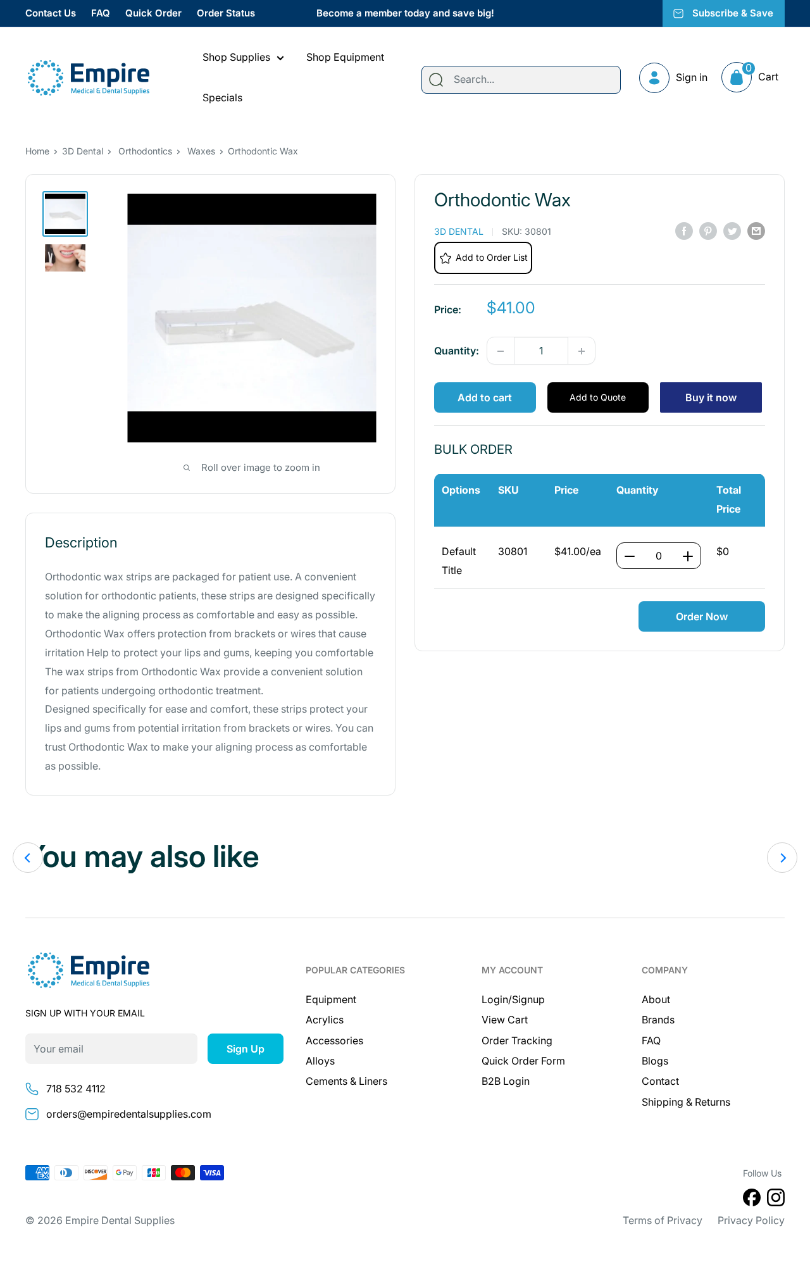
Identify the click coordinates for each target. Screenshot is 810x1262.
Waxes (201, 151)
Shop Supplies (236, 57)
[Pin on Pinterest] (708, 231)
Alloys (320, 1060)
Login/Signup (513, 999)
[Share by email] (756, 231)
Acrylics (325, 1019)
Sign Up (246, 1048)
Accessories (334, 1040)
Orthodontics (145, 151)
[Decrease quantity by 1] (500, 351)
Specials (222, 97)
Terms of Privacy (662, 1220)
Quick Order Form (523, 1060)
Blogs (655, 1060)
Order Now (702, 616)
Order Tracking (517, 1040)
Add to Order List (492, 258)
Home (37, 151)
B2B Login (506, 1081)
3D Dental (82, 151)
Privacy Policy (751, 1220)
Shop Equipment (345, 57)
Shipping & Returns (686, 1102)
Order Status (226, 13)
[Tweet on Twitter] (732, 231)
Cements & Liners (346, 1081)
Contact (660, 1081)
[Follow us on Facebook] (752, 1200)
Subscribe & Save (732, 13)
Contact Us (50, 13)
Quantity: (456, 350)
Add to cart (485, 398)
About (656, 999)
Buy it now (711, 398)
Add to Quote (598, 397)
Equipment (331, 999)
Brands (658, 1019)
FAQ (100, 13)
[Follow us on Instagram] (776, 1200)
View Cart (505, 1019)
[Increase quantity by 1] (581, 351)
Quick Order (153, 13)
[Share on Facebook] (684, 231)
